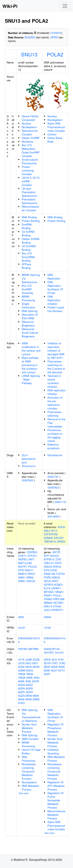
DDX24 (48, 566)
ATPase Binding (26, 266)
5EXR (47, 663)
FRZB (47, 577)
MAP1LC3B (25, 563)
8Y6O (21, 703)
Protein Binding (31, 221)
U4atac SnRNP (31, 138)
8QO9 (21, 685)
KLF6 (47, 588)
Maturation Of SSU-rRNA (30, 316)
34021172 (60, 502)
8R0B (28, 699)
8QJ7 (54, 670)
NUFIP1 (22, 566)
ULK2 (47, 610)
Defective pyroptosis (53, 446)
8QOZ (29, 685)
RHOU (31, 574)
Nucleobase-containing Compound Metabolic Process (29, 771)
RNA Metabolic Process (30, 787)
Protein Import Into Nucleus (55, 309)
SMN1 (21, 577)
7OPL (55, 663)
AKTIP (56, 552)
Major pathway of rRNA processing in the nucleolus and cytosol (30, 365)
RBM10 (22, 574)
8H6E (29, 677)
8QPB (29, 688)
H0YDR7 (49, 652)
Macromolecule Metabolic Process (56, 814)
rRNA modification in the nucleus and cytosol (31, 348)
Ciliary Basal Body (54, 139)
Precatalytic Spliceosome (29, 201)
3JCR (21, 663)
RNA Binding (29, 217)
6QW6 (21, 670)
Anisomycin (28, 466)
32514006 (53, 516)
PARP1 (48, 595)
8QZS (21, 696)
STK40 (57, 606)
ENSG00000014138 (54, 640)
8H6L (28, 681)
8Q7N (35, 681)
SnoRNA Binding (27, 226)
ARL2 (47, 530)
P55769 (22, 649)
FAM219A (49, 574)
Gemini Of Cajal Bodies (31, 751)
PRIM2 (48, 599)
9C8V (47, 674)
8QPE (21, 692)
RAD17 (29, 570)
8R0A (21, 699)
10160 (47, 627)
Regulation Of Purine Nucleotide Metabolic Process (55, 800)
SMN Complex (30, 739)
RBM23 (48, 603)
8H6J (37, 677)
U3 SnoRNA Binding (29, 248)
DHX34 (57, 566)
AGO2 (61, 527)
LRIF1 (31, 559)
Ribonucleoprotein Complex (30, 208)
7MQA (22, 677)
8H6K (21, 681)
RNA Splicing (29, 311)
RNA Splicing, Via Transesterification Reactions (31, 715)
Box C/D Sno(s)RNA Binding (28, 256)
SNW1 (22, 581)
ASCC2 (54, 556)
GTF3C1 (32, 556)
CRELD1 (49, 563)
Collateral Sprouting (53, 751)
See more (24, 793)
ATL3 (54, 530)
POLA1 (57, 595)
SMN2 (29, 577)
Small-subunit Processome (30, 161)
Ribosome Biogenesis (28, 323)
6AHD (36, 667)
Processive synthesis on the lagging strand (54, 435)
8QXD (29, 692)
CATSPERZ (51, 534)
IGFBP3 (48, 584)
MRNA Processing (28, 298)
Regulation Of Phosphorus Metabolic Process (55, 729)
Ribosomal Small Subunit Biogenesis (30, 332)
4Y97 (61, 659)
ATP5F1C (49, 559)
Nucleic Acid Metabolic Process (29, 727)
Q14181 (59, 652)
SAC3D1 (59, 538)
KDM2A (48, 538)
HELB (47, 581)
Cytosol (51, 134)
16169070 (55, 33)
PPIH (21, 570)
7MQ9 (29, 674)
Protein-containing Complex (28, 170)
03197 (21, 627)
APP (46, 556)
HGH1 (55, 581)
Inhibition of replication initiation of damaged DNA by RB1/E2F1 (55, 350)
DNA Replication (53, 276)
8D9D (47, 670)
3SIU (28, 663)
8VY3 (61, 670)
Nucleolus (27, 141)
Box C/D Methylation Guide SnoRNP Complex (31, 150)
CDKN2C (32, 552)
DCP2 (58, 563)
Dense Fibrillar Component (30, 118)
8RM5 (36, 699)
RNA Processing (28, 758)
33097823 (27, 480)
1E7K (21, 659)
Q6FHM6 (33, 649)
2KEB (47, 659)
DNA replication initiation (56, 392)
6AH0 (28, 667)
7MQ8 (21, 674)
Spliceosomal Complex (30, 132)
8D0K (61, 667)
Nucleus (26, 123)
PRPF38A (58, 599)
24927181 (53, 476)
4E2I (54, 659)
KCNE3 (58, 584)
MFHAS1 (49, 592)
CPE (58, 559)
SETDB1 (58, 603)
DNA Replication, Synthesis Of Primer (55, 287)
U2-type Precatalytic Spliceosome (29, 192)
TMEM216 (50, 541)
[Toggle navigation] (65, 6)
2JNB (28, 659)
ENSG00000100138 (29, 640)
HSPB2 (22, 559)
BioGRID (30, 37)
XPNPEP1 (57, 610)
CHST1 (22, 556)
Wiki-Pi (9, 6)
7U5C (62, 663)
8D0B (54, 667)
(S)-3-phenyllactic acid (29, 458)
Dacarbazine (54, 455)
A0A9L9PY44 (52, 649)
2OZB (36, 659)
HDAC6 (56, 577)
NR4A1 (59, 592)
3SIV (35, 663)
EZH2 (53, 570)
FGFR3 (60, 574)
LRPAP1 (56, 588)
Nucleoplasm (29, 127)
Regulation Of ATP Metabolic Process (56, 785)
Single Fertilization (28, 305)
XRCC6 (30, 581)
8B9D (47, 667)
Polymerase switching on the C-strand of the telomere (56, 366)
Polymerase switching (54, 413)
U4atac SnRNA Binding (31, 240)
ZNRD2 (61, 541)
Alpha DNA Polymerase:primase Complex (56, 127)
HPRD (54, 37)
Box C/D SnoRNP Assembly (27, 289)
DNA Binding (54, 217)
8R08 (29, 696)
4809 (21, 617)
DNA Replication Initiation (53, 300)
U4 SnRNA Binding (28, 233)
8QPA (21, 688)
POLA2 (55, 54)
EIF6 (46, 570)
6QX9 (29, 670)
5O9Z (21, 667)
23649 (47, 617)
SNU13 (29, 54)
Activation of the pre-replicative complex (54, 403)
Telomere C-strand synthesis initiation (54, 381)
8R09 (36, 696)
